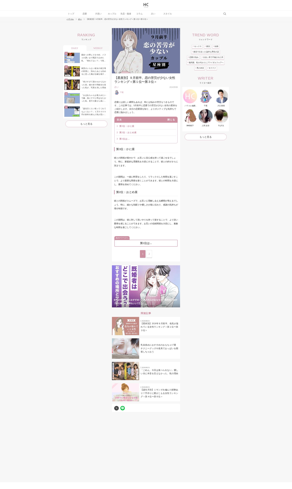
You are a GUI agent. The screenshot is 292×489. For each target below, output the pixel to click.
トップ (71, 14)
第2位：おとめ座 (128, 132)
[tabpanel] (146, 286)
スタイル (167, 14)
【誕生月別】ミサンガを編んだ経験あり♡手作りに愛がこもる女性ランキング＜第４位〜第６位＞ (159, 393)
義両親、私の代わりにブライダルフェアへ (206, 63)
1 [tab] (127, 305)
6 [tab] (158, 305)
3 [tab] (140, 305)
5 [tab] (152, 305)
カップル (112, 14)
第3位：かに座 (126, 126)
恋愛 (85, 14)
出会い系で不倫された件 (212, 57)
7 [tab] (164, 305)
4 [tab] (146, 305)
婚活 (207, 46)
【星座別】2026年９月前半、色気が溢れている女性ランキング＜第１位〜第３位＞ (159, 327)
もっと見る (86, 124)
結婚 (215, 46)
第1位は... (124, 139)
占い (153, 14)
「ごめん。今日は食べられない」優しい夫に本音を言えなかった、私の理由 (159, 372)
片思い (98, 14)
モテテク (211, 68)
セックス (197, 46)
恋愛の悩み (193, 57)
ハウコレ (70, 19)
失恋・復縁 (125, 14)
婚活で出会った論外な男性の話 (205, 52)
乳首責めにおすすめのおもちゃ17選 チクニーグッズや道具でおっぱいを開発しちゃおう (159, 348)
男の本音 (199, 68)
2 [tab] (134, 305)
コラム (139, 14)
